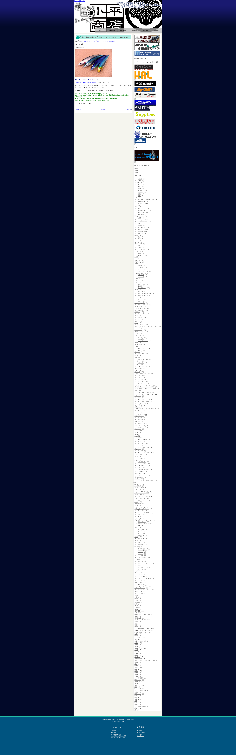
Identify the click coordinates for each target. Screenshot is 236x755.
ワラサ (136, 595)
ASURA (137, 182)
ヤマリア (137, 571)
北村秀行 (137, 607)
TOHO (139, 247)
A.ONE (140, 179)
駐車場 (136, 702)
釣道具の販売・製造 (79, 1)
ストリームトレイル (143, 401)
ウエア (140, 286)
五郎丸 (136, 600)
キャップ (137, 328)
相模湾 (136, 667)
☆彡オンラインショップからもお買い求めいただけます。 (91, 93)
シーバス (137, 364)
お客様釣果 (112, 30)
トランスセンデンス (143, 447)
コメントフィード (142, 734)
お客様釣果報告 (139, 310)
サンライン (141, 363)
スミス (140, 410)
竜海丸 (136, 671)
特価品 (136, 665)
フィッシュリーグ (143, 496)
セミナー (137, 412)
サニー (140, 350)
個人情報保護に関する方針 (110, 719)
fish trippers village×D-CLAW (146, 199)
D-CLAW (140, 192)
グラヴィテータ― (140, 331)
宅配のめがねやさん (140, 620)
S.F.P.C (136, 240)
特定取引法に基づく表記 (126, 719)
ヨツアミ (140, 574)
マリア (140, 542)
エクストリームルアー (144, 293)
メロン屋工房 (142, 557)
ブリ (136, 516)
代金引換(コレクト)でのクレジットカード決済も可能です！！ (93, 100)
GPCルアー (141, 203)
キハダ (136, 323)
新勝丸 (136, 170)
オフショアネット (143, 305)
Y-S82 (136, 257)
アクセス (145, 30)
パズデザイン (142, 462)
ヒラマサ (137, 479)
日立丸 (136, 646)
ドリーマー (138, 449)
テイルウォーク (142, 439)
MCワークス (141, 227)
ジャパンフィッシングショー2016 (144, 387)
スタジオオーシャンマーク (145, 394)
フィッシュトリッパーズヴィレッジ (91, 41)
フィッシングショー (140, 498)
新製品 (136, 644)
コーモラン (141, 339)
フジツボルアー (142, 500)
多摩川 (136, 616)
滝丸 (136, 664)
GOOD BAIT (141, 201)
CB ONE (140, 190)
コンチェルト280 (139, 487)
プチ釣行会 (138, 503)
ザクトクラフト (142, 348)
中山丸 (136, 598)
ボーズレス (141, 529)
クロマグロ (138, 335)
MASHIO (140, 223)
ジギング (137, 372)
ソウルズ (140, 414)
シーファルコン (142, 366)
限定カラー (138, 694)
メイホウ (140, 554)
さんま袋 (137, 357)
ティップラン (138, 437)
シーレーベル (138, 368)
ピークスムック (139, 477)
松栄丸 (136, 653)
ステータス (138, 396)
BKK (139, 184)
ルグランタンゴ (139, 582)
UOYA (139, 253)
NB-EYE (140, 233)
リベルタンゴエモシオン (110, 41)
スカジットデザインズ (144, 392)
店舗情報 (134, 30)
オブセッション (139, 306)
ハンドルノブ (138, 473)
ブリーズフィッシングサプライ (144, 520)
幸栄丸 (136, 635)
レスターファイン (140, 588)
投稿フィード (141, 732)
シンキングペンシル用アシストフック (145, 388)
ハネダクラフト (142, 465)
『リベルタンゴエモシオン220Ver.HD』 (86, 82)
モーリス (140, 561)
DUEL (139, 194)
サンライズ (138, 361)
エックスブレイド (143, 295)
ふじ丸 (136, 502)
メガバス (140, 556)
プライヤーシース (140, 507)
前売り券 (137, 602)
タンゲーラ (137, 489)
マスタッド (141, 538)
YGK (139, 258)
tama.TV (140, 245)
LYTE (139, 218)
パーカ (136, 456)
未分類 (136, 650)
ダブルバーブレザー (143, 427)
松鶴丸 (136, 655)
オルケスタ (137, 486)
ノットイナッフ (139, 454)
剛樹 (136, 604)
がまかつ (140, 317)
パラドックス (142, 467)
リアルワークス (142, 576)
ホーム (101, 30)
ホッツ (140, 533)
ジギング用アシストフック (142, 373)
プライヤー (138, 505)
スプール (137, 407)
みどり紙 (137, 546)
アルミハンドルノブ (140, 273)
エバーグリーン (139, 297)
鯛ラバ (136, 708)
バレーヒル (141, 471)
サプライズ (141, 353)
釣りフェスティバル (140, 690)
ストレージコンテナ (140, 403)
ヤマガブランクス (143, 567)
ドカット (137, 445)
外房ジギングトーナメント (142, 614)
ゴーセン (140, 337)
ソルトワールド (139, 416)
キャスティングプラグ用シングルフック (146, 326)
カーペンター (142, 313)
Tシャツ (137, 251)
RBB (139, 237)
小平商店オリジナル (143, 628)
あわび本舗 (141, 275)
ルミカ (140, 584)
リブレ (140, 580)
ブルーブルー (142, 522)
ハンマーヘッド (142, 475)
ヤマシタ (140, 569)
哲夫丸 (136, 609)
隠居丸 (136, 695)
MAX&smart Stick (116, 734)
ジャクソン (141, 381)
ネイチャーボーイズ (143, 452)
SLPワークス (138, 243)
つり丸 (136, 432)
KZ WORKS (141, 212)
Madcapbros (141, 220)
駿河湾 (136, 704)
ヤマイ (140, 565)
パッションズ (142, 464)
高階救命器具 (142, 706)
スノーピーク (138, 405)
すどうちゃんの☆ (143, 399)
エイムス (140, 291)
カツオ (136, 315)
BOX (139, 186)
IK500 (136, 206)
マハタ (136, 540)
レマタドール (138, 494)
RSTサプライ (141, 238)
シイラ (136, 370)
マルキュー (141, 544)
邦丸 (136, 687)
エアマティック (139, 289)
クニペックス (138, 330)
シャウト (140, 379)
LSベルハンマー (139, 216)
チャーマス (138, 429)
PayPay (136, 235)
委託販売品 (123, 30)
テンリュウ (141, 443)
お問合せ (156, 30)
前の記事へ (79, 109)
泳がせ (136, 662)
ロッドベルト (138, 591)
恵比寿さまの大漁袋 (140, 641)
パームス (140, 458)
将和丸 (136, 627)
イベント (137, 280)
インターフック (139, 282)
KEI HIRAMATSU (143, 210)
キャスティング (139, 324)
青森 (136, 699)
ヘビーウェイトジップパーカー (144, 523)
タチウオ (137, 421)
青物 (136, 701)
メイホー (140, 552)
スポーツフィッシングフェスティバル (145, 408)
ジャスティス (142, 383)
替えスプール (138, 648)
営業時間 (137, 611)
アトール (140, 269)
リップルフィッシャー (144, 578)
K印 (139, 214)
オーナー (140, 299)
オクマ (140, 301)
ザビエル (137, 352)
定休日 (136, 623)
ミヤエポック (142, 548)
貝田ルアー (138, 685)
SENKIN (137, 242)
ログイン (139, 730)
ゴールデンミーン (143, 341)
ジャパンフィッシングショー (143, 385)
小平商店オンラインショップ (143, 632)
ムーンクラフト (142, 550)
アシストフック (139, 267)
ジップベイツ (142, 375)
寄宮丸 (136, 625)
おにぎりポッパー (140, 303)
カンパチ (137, 321)
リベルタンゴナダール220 (141, 493)
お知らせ (137, 312)
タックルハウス (142, 423)
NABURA (140, 231)
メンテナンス (138, 559)
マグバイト (141, 535)
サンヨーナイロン (143, 359)
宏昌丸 (136, 621)
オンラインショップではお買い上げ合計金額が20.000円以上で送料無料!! (96, 98)
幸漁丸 (140, 637)
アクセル (140, 265)
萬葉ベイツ (138, 680)
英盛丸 (136, 676)
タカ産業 (140, 419)
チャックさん (138, 430)
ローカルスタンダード (144, 589)
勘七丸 (136, 605)
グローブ (137, 333)
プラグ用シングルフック (142, 509)
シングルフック (139, 390)
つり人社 (137, 434)
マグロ (136, 537)
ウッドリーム (142, 288)
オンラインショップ (140, 308)
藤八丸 (136, 683)
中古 (136, 597)
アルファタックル (143, 271)
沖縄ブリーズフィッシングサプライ (145, 660)
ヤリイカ (137, 572)
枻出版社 (137, 657)
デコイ (140, 441)
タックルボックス (140, 425)
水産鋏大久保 (138, 658)
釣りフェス (138, 688)
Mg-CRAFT (141, 229)
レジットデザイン (143, 586)
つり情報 (137, 436)
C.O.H (139, 188)
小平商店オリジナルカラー (142, 630)
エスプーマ (137, 484)
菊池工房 (140, 678)
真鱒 (136, 669)
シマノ (140, 377)
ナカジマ (140, 451)
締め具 (136, 672)
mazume (140, 225)
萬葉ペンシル (138, 681)
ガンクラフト (142, 319)
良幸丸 (136, 674)
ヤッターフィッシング (144, 563)
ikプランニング (142, 208)
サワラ (136, 355)
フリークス (138, 518)
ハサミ (136, 460)
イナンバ (137, 278)
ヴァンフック (142, 284)
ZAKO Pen (137, 260)
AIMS (139, 181)
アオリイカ (138, 262)
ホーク (136, 527)
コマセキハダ (138, 344)
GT (135, 205)
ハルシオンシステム (143, 469)
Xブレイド (141, 255)
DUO (139, 196)
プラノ (140, 514)
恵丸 (136, 639)
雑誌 (136, 697)
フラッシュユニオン (143, 512)
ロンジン (140, 593)
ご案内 (136, 346)
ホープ (140, 531)
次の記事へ (127, 109)
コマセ (136, 342)
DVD (136, 197)
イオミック (141, 277)
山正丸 (136, 172)
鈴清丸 (136, 168)
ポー (139, 525)
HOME (103, 109)
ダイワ (140, 418)
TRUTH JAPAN (142, 249)
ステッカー (138, 397)
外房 (136, 612)
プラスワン (141, 511)
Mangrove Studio (142, 221)
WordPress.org (141, 736)
